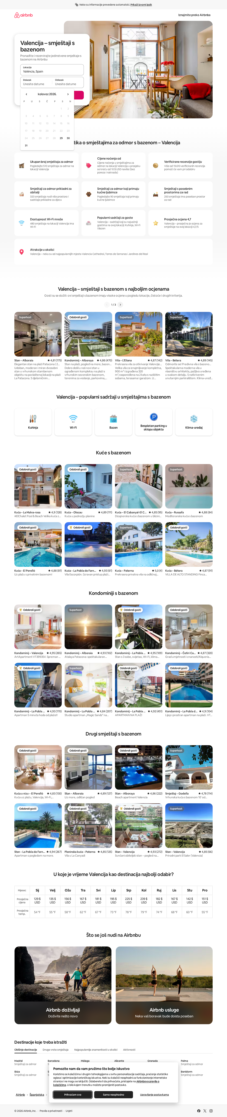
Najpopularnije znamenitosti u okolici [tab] (95, 1049)
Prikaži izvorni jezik (141, 4)
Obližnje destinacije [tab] (25, 1049)
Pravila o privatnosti (51, 1111)
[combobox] (52, 71)
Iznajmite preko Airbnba (194, 15)
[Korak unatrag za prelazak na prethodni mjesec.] (26, 94)
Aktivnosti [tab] (129, 1049)
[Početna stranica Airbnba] (23, 15)
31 (26, 145)
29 (61, 138)
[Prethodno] (107, 305)
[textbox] (36, 84)
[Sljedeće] (120, 305)
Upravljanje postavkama (154, 1094)
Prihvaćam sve (72, 1094)
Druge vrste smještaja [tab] (56, 1049)
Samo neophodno (113, 1094)
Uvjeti (69, 1111)
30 (68, 138)
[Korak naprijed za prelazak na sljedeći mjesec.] (68, 94)
